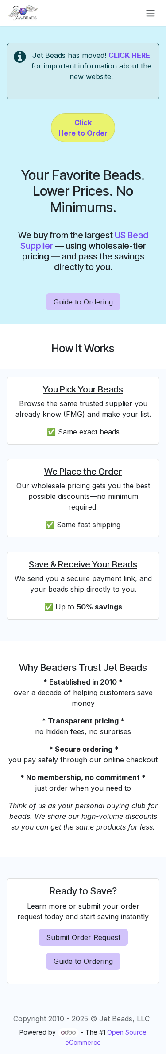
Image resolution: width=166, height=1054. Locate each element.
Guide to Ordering (83, 301)
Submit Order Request (83, 937)
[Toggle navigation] (150, 13)
